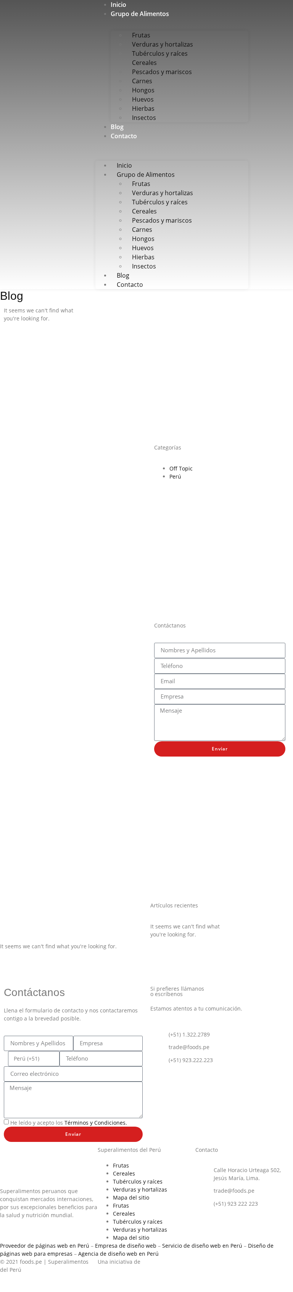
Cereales (124, 1173)
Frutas (121, 1165)
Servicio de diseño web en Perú (202, 1245)
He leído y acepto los (68, 1122)
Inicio (118, 4)
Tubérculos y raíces (138, 1181)
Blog (117, 127)
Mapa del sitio (131, 1197)
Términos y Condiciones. (95, 1122)
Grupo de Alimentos (140, 14)
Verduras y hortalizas (140, 1189)
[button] (171, 145)
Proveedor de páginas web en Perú (44, 1245)
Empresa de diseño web (125, 1245)
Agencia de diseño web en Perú (118, 1253)
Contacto (124, 136)
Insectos (144, 117)
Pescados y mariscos (162, 72)
